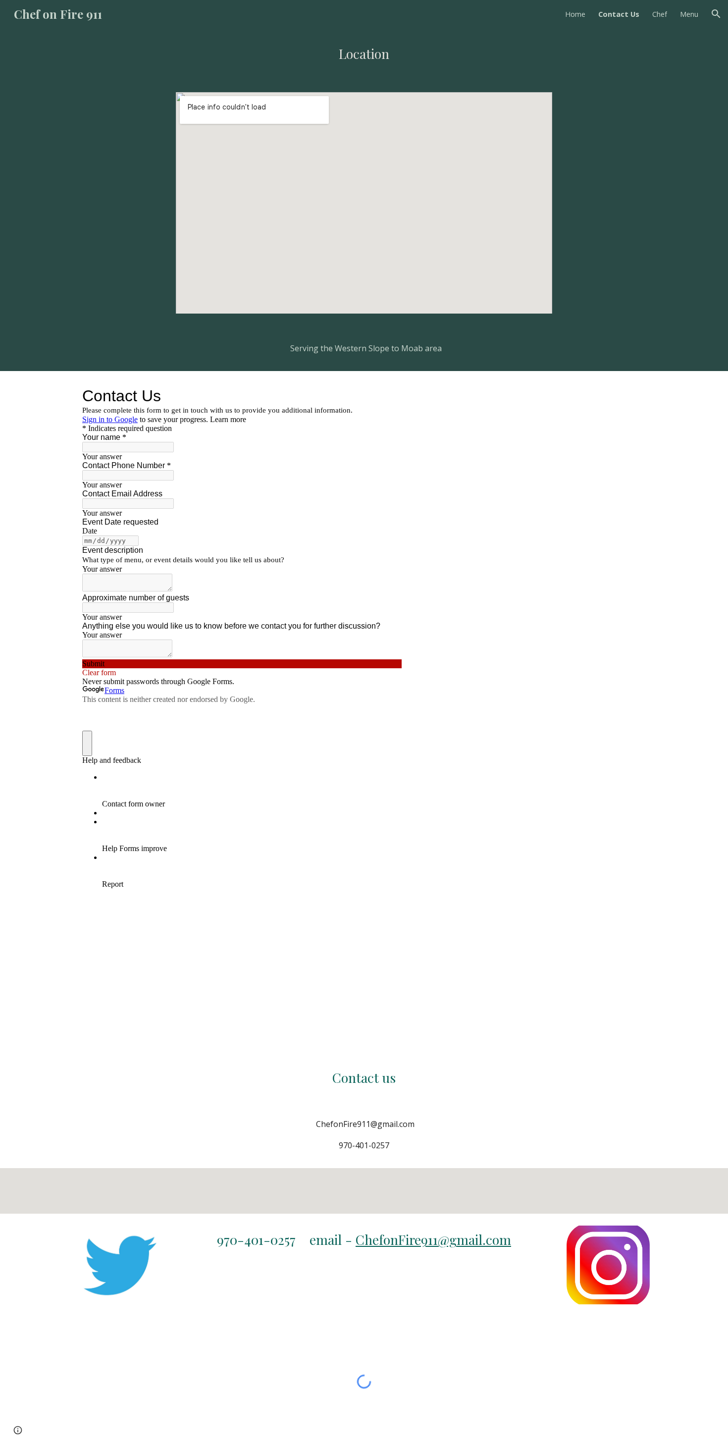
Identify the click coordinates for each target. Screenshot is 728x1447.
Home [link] (575, 14)
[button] (716, 14)
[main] (364, 54)
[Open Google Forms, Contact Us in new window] (387, 396)
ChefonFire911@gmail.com (433, 1239)
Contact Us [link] (618, 14)
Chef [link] (659, 14)
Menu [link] (689, 14)
